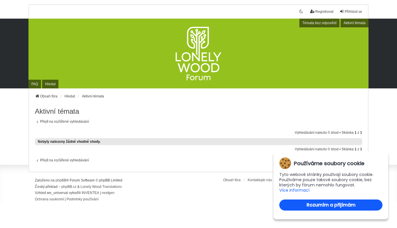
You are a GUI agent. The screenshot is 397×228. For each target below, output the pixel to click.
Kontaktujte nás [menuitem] (260, 180)
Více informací (294, 190)
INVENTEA (90, 193)
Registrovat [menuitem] (324, 12)
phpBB (61, 180)
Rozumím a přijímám (331, 205)
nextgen (108, 193)
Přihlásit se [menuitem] (353, 12)
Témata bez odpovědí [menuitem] (319, 23)
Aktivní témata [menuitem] (355, 23)
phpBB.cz (68, 187)
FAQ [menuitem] (34, 84)
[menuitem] (49, 199)
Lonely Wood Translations (101, 187)
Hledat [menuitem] (50, 84)
